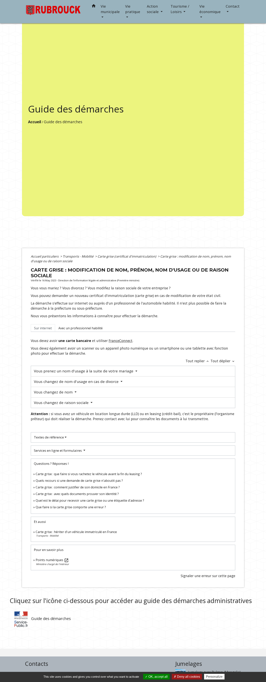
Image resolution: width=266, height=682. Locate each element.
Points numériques (52, 560)
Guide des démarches (63, 121)
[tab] (43, 328)
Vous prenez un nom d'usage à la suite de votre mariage (84, 371)
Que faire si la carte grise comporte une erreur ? (71, 507)
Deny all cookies (188, 676)
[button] (93, 6)
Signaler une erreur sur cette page (208, 575)
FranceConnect (120, 340)
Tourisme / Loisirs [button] (180, 9)
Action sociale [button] (153, 9)
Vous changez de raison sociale (62, 402)
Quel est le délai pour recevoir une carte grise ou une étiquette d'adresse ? (90, 500)
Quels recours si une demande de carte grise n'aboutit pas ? (79, 480)
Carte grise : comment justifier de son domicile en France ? (78, 487)
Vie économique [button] (210, 9)
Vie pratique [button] (132, 9)
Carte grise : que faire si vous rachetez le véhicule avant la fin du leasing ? (89, 474)
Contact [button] (233, 6)
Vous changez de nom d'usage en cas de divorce (77, 381)
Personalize (214, 676)
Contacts (36, 663)
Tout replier (198, 361)
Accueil (34, 121)
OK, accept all (158, 676)
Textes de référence (49, 437)
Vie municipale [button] (110, 9)
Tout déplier (223, 361)
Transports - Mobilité (78, 256)
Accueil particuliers (45, 256)
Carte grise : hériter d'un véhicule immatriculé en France (76, 532)
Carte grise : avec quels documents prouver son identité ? (78, 494)
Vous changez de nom (54, 392)
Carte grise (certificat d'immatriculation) (127, 256)
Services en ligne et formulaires (58, 450)
